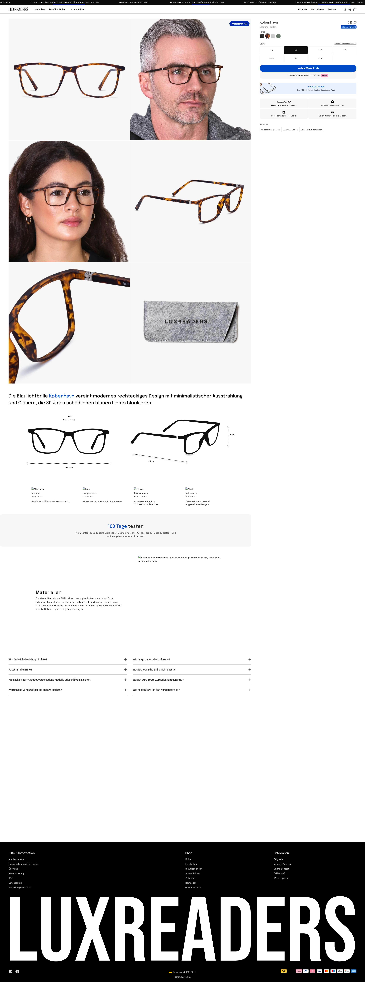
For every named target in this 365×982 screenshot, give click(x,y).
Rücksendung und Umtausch (23, 864)
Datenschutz (15, 882)
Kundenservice (16, 859)
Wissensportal (281, 878)
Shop (188, 853)
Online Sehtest (281, 868)
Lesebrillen (191, 864)
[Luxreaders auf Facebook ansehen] (17, 971)
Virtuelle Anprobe (283, 864)
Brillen (188, 859)
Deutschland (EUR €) (183, 971)
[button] (344, 9)
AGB (11, 878)
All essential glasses (270, 129)
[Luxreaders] (19, 9)
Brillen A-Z (279, 873)
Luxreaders (185, 977)
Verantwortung (16, 873)
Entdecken (281, 853)
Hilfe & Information (22, 853)
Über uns (13, 868)
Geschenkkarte (193, 887)
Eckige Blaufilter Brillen (311, 129)
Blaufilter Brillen (290, 129)
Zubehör (189, 878)
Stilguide (278, 859)
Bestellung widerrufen (20, 887)
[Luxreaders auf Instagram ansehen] (11, 971)
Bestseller (190, 882)
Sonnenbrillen (192, 873)
